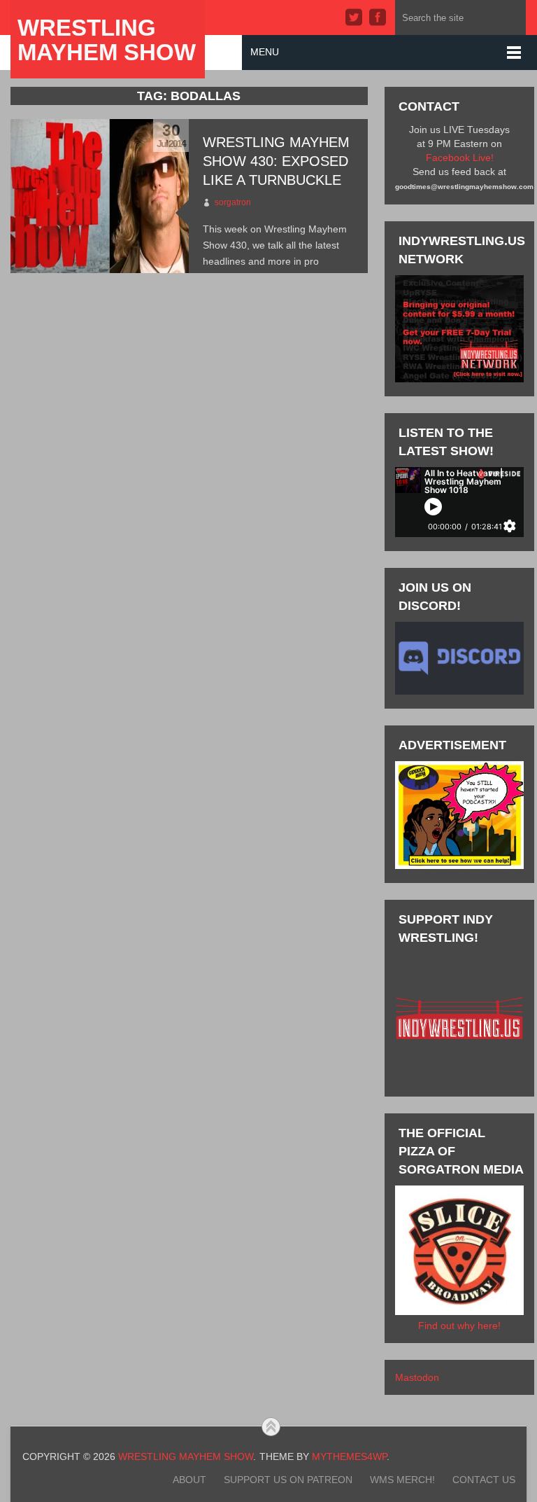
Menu (264, 51)
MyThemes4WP (349, 1456)
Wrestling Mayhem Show (106, 39)
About (189, 1479)
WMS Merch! (402, 1479)
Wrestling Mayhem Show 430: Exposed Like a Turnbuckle (276, 161)
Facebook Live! (460, 157)
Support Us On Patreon (288, 1479)
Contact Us (483, 1479)
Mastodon (417, 1377)
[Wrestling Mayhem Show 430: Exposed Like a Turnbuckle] (99, 196)
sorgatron (233, 202)
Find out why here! (459, 1325)
